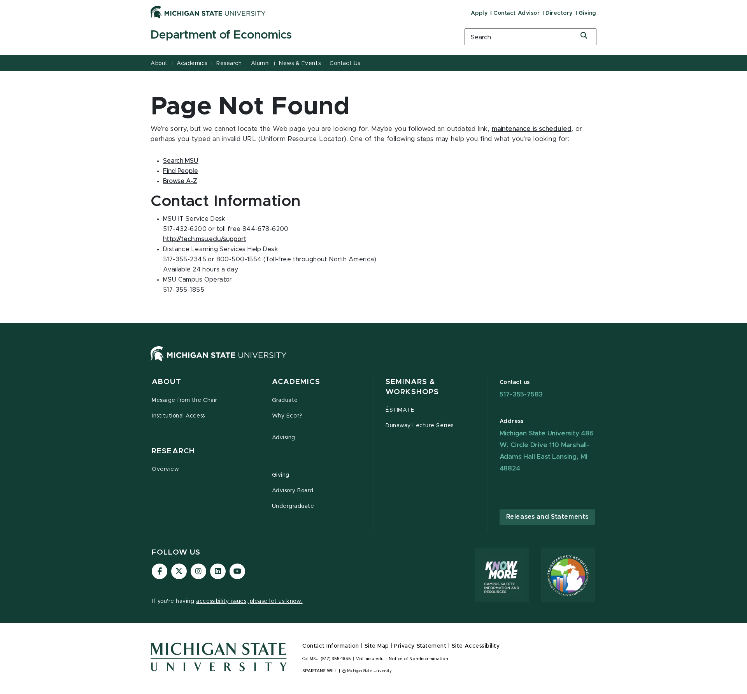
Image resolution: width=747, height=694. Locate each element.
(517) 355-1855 (336, 659)
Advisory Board (293, 490)
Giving (587, 13)
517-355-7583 (521, 394)
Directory (559, 13)
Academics (192, 63)
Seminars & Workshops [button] (412, 387)
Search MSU (180, 161)
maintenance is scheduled (532, 129)
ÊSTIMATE (400, 410)
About (159, 63)
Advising (283, 437)
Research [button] (173, 451)
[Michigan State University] (208, 12)
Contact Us (345, 63)
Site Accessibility (476, 646)
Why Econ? (287, 416)
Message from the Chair (184, 400)
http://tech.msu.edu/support (204, 239)
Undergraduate (293, 506)
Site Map (377, 646)
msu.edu (375, 659)
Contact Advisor (516, 13)
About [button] (166, 382)
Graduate (285, 400)
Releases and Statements (547, 517)
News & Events (300, 63)
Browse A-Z (180, 181)
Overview (165, 469)
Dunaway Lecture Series (420, 425)
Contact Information (330, 646)
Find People (180, 171)
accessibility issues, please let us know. (249, 601)
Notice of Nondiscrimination (418, 659)
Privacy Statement (420, 646)
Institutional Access (178, 416)
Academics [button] (296, 382)
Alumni (260, 63)
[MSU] (219, 361)
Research (229, 63)
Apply (479, 13)
